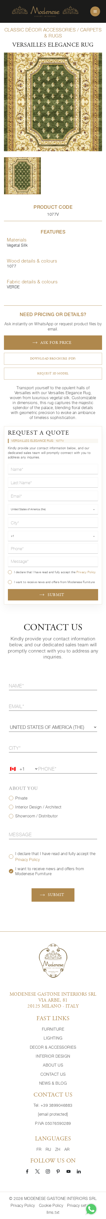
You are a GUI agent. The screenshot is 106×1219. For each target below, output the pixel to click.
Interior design (53, 1056)
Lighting (53, 1038)
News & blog (53, 1083)
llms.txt (53, 1212)
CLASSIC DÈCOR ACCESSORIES (40, 30)
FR (39, 1149)
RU (48, 1149)
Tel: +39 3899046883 (53, 1105)
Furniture (53, 1029)
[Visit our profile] (27, 1171)
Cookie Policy (51, 1205)
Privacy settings (81, 1205)
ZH (57, 1149)
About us (53, 1065)
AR (67, 1149)
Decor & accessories (53, 1047)
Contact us (53, 1074)
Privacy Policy (86, 572)
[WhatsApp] (91, 1209)
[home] (45, 11)
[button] (22, 175)
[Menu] (95, 11)
